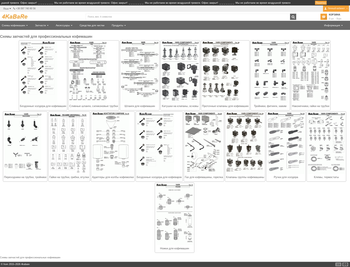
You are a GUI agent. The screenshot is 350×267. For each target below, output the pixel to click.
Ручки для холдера (286, 177)
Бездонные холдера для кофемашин (43, 106)
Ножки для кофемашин (174, 248)
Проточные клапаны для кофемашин (225, 106)
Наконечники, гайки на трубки (310, 106)
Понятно (321, 2)
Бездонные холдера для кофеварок (159, 177)
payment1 (338, 264)
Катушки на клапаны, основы (180, 106)
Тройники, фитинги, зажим (270, 106)
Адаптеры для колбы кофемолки (113, 177)
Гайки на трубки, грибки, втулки (69, 177)
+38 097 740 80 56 (26, 8)
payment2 (345, 264)
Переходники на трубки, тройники (25, 177)
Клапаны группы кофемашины (245, 177)
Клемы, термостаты (326, 177)
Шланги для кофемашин (140, 106)
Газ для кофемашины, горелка (204, 177)
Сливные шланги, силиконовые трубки (93, 106)
